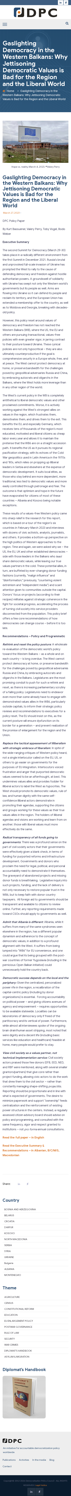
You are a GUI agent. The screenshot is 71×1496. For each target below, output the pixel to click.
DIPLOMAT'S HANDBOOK (18, 1350)
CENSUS (8, 1303)
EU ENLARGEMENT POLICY (18, 1320)
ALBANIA (9, 1269)
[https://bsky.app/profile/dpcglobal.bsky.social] (66, 2)
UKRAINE (9, 1257)
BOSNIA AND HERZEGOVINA (20, 1209)
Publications (9, 1459)
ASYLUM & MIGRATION (16, 1356)
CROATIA (9, 1221)
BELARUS (9, 1215)
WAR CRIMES (11, 1344)
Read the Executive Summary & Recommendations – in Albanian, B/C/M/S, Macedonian (31, 1150)
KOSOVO (9, 1233)
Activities (24, 1459)
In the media (39, 1459)
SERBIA (8, 1245)
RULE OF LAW (11, 1332)
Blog (51, 1459)
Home (10, 91)
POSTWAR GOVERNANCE (18, 1326)
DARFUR (8, 1227)
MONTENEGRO (12, 1275)
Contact (7, 1466)
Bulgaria (8, 1263)
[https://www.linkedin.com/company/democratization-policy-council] (61, 2)
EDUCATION (11, 1314)
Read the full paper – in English (23, 1137)
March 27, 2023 (11, 212)
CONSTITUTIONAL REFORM (19, 1308)
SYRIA (7, 1251)
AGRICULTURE (12, 1297)
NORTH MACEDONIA (15, 1239)
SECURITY (9, 1338)
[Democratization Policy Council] (35, 12)
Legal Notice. (41, 1485)
